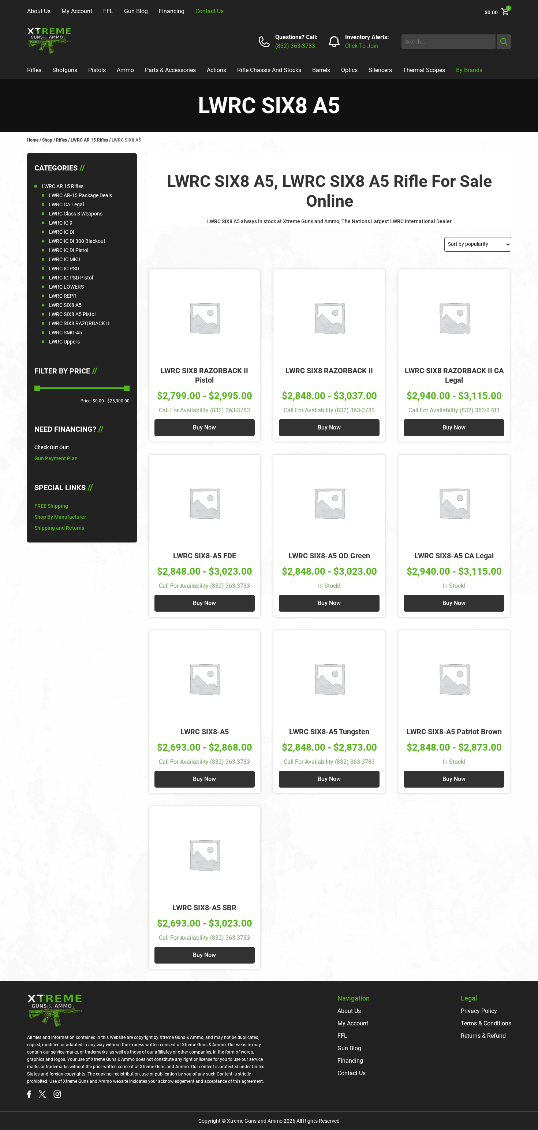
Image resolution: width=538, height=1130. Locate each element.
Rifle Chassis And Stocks (269, 70)
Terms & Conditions (486, 1023)
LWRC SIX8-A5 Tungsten (329, 731)
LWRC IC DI (61, 232)
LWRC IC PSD (64, 268)
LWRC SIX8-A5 (204, 731)
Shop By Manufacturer (60, 517)
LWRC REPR (62, 296)
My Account (76, 11)
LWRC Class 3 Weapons (75, 214)
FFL (108, 11)
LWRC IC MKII (64, 259)
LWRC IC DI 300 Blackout (77, 241)
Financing (171, 11)
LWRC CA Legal (66, 204)
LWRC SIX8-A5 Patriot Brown (454, 731)
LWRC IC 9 (60, 223)
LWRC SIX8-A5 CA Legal (454, 555)
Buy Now (204, 427)
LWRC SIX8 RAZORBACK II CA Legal (454, 375)
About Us (39, 11)
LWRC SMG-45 (65, 332)
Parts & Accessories (170, 70)
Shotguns (64, 70)
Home (32, 140)
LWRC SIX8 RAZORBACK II (79, 323)
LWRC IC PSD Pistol (71, 278)
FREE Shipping (51, 506)
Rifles (34, 70)
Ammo (125, 70)
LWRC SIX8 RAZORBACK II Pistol (204, 375)
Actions (216, 70)
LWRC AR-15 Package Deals (80, 195)
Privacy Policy (479, 1010)
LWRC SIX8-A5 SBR (204, 907)
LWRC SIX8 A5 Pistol (72, 314)
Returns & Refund (483, 1035)
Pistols (97, 70)
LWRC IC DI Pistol (68, 250)
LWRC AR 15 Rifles (89, 140)
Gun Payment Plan (56, 458)
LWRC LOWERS (66, 287)
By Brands (469, 70)
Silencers (380, 70)
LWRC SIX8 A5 (65, 305)
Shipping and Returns (59, 528)
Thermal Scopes (424, 70)
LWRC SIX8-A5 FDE (204, 555)
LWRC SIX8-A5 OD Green (329, 555)
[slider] (37, 388)
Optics (349, 70)
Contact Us (209, 11)
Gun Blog (136, 11)
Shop (47, 140)
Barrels (321, 70)
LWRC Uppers (64, 342)
